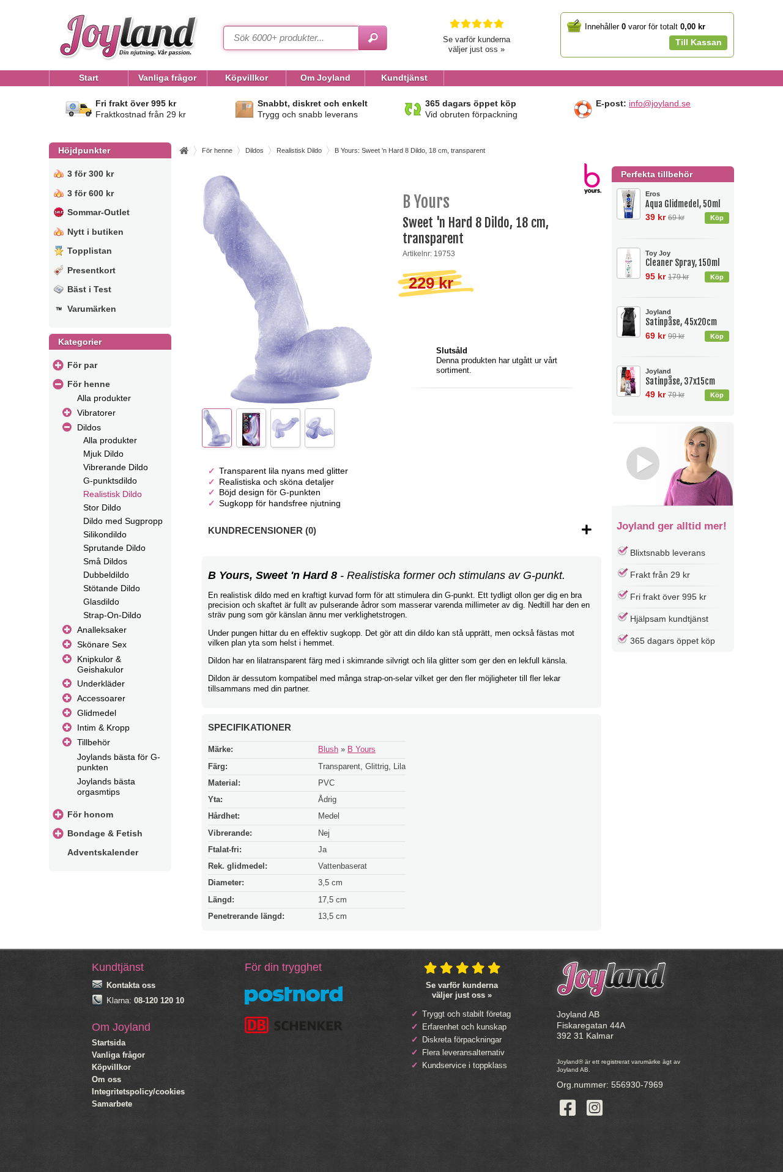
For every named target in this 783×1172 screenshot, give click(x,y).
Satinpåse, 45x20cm (681, 317)
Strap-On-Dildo (112, 615)
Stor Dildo (102, 507)
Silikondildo (105, 534)
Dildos (89, 427)
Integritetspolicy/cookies (138, 1091)
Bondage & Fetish (105, 833)
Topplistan (89, 251)
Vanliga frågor (118, 1055)
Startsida (108, 1042)
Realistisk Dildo (112, 494)
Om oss (106, 1079)
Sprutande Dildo (114, 548)
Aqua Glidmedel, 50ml (683, 199)
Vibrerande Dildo (115, 467)
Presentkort (91, 270)
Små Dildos (105, 561)
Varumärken (91, 309)
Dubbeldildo (106, 575)
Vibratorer (96, 413)
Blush (328, 749)
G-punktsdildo (110, 480)
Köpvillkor (111, 1067)
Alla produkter (104, 398)
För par (82, 365)
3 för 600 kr (90, 193)
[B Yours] (592, 191)
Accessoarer (101, 698)
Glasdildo (101, 601)
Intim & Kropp (103, 727)
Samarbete (112, 1103)
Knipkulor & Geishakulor (100, 664)
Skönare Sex (102, 644)
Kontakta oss (130, 985)
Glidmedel (96, 713)
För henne (88, 384)
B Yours (361, 749)
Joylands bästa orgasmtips (106, 786)
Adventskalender (102, 852)
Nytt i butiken (95, 232)
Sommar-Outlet (98, 212)
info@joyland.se (660, 103)
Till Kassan (698, 42)
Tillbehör (93, 742)
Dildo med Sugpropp (123, 521)
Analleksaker (102, 630)
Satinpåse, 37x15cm (680, 376)
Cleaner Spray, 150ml (682, 258)
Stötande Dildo (111, 588)
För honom (90, 814)
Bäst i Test (89, 289)
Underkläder (101, 683)
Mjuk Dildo (103, 454)
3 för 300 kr (90, 174)
